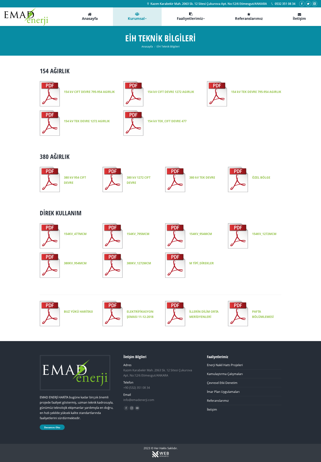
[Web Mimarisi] (160, 457)
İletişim (212, 409)
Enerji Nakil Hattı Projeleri (225, 365)
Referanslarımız (218, 401)
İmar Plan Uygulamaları (223, 392)
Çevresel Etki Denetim (222, 383)
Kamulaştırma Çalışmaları (225, 374)
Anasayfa (147, 46)
